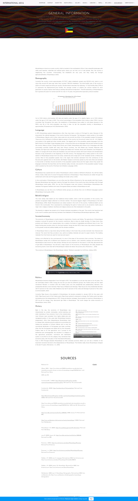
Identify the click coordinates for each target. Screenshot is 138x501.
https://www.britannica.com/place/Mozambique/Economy (66, 443)
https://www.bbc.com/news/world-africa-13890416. (54, 412)
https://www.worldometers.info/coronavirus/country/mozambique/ (58, 420)
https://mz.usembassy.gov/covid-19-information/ (68, 427)
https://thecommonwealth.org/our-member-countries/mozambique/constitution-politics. (63, 395)
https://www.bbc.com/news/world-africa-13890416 (68, 435)
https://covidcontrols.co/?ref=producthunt (63, 388)
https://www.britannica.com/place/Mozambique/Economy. (68, 450)
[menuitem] (42, 3)
